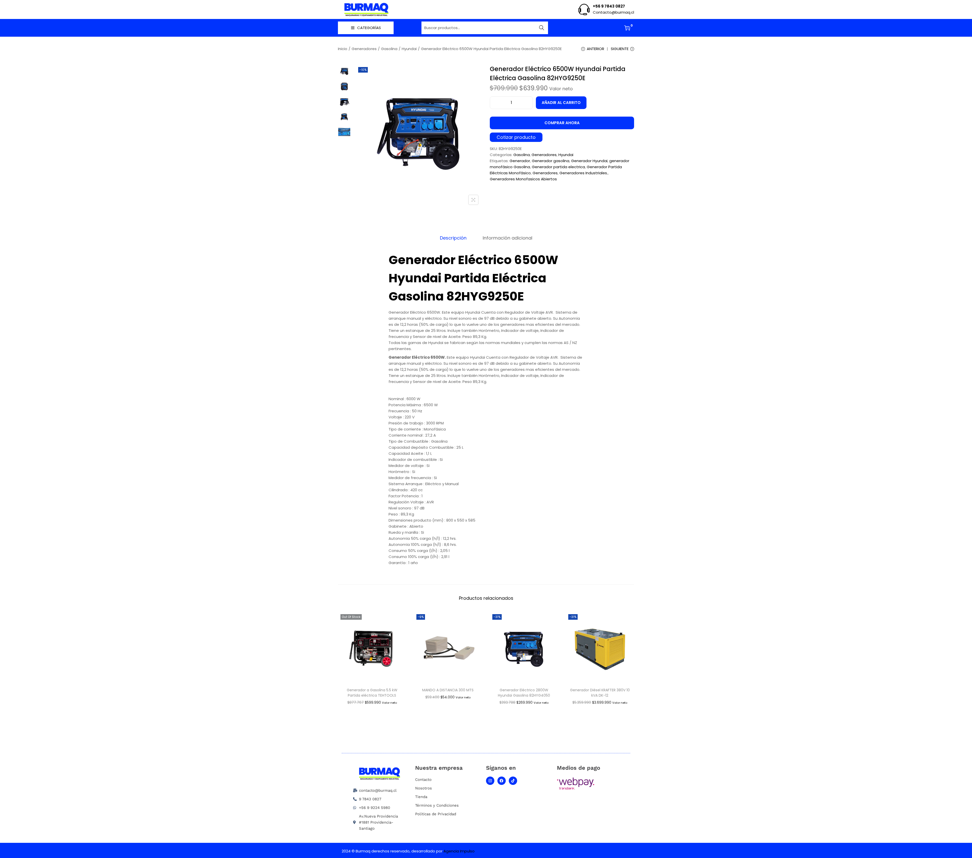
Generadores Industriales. (583, 173)
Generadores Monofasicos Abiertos (523, 179)
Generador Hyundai (589, 160)
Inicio (342, 48)
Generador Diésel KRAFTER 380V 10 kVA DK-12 (600, 693)
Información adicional (507, 238)
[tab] (453, 238)
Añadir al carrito (561, 102)
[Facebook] (501, 781)
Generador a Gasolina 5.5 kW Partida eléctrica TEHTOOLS (372, 693)
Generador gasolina (550, 160)
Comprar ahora (562, 122)
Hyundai (409, 48)
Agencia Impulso (459, 851)
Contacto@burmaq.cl (613, 12)
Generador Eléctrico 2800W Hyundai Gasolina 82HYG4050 (524, 693)
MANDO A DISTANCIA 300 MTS (448, 690)
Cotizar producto (516, 137)
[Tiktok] (513, 781)
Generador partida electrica (558, 166)
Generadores (364, 48)
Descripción (453, 238)
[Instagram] (490, 781)
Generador (520, 160)
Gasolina (389, 48)
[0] (627, 28)
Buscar (541, 27)
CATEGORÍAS (369, 27)
